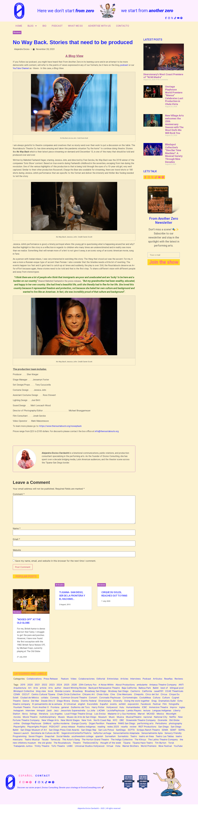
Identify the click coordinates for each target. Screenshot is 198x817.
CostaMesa (145, 697)
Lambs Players (133, 710)
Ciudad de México (29, 697)
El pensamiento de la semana (47, 704)
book (50, 691)
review (133, 726)
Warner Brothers (130, 746)
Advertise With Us (99, 25)
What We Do (75, 25)
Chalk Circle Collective (68, 694)
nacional (147, 717)
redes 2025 (113, 726)
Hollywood (111, 707)
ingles (182, 707)
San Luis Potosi (106, 729)
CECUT (25, 694)
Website (17, 550)
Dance (26, 700)
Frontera (55, 707)
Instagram (18, 710)
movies (17, 717)
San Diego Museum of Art (33, 729)
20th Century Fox (88, 684)
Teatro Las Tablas (165, 736)
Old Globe (174, 720)
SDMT (173, 729)
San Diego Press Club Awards (64, 729)
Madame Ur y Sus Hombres (122, 713)
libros (25, 713)
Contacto (122, 25)
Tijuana (126, 742)
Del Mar (35, 700)
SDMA (165, 729)
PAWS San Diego (126, 723)
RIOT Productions (147, 726)
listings (33, 713)
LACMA (101, 710)
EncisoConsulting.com (91, 787)
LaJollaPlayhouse (115, 710)
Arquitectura (19, 687)
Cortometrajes (130, 697)
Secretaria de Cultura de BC (45, 733)
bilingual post (177, 687)
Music (112, 717)
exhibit (122, 704)
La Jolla (91, 710)
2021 (37, 684)
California (147, 691)
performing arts (145, 723)
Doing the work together (137, 700)
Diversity (117, 700)
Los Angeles (56, 713)
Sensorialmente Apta (152, 733)
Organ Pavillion (96, 723)
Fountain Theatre (22, 707)
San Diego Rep (88, 729)
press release (68, 726)
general (65, 707)
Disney (75, 700)
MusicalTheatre (133, 717)
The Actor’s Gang (71, 739)
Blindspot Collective (23, 691)
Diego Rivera (63, 700)
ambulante (142, 684)
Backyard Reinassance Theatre (104, 687)
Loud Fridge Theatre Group (78, 713)
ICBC (144, 707)
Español (104, 704)
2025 (66, 684)
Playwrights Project (37, 726)
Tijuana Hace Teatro (142, 742)
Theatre (77, 742)
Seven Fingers (36, 736)
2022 (44, 684)
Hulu (121, 707)
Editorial (101, 678)
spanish (99, 736)
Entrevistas (112, 678)
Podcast (57, 25)
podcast (124, 65)
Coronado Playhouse (110, 697)
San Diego (163, 726)
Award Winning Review (74, 687)
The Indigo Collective (122, 739)
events (113, 704)
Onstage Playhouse (31, 723)
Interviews (135, 678)
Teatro (133, 736)
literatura (43, 713)
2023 (52, 684)
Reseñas (168, 678)
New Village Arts (50, 720)
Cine (112, 694)
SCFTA (131, 729)
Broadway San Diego (95, 691)
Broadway (78, 691)
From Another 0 (41, 707)
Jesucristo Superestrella (73, 710)
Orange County (79, 723)
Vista (117, 746)
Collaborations (34, 678)
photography (175, 723)
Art (29, 687)
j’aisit (49, 710)
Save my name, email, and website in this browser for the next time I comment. (55, 561)
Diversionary (104, 700)
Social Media (63, 736)
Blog (30, 25)
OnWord (47, 723)
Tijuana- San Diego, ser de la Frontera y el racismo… (72, 595)
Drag (154, 700)
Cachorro (135, 691)
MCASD (151, 713)
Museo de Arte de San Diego (81, 717)
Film (165, 704)
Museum (102, 717)
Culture (166, 697)
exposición (133, 704)
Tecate (45, 739)
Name (16, 528)
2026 (74, 684)
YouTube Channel (21, 68)
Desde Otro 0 (48, 700)
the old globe (45, 742)
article (43, 687)
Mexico (160, 713)
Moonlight (171, 713)
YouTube (178, 746)
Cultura (156, 697)
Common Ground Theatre (74, 697)
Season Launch (21, 733)
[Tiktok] (175, 18)
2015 (22, 684)
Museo (61, 717)
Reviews (17, 32)
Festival (157, 704)
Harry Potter (98, 707)
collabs (44, 697)
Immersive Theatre (158, 707)
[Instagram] (169, 18)
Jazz (56, 710)
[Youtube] (178, 18)
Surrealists (123, 736)
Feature (65, 678)
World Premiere (148, 746)
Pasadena (111, 723)
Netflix (172, 717)
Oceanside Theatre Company (141, 720)
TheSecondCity (90, 742)
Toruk (171, 742)
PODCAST (54, 726)
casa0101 (158, 691)
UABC (70, 746)
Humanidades (133, 707)
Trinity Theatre (41, 746)
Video (74, 678)
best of (164, 687)
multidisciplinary (47, 717)
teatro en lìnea (146, 736)
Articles (124, 678)
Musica (120, 717)
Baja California (129, 687)
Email (16, 539)
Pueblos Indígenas (86, 726)
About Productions (125, 684)
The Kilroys (140, 739)
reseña (124, 726)
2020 (30, 684)
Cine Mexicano (124, 694)
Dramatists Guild (167, 700)
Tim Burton (160, 742)
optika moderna (61, 723)
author (58, 687)
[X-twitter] (172, 18)
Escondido (92, 704)
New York (87, 720)
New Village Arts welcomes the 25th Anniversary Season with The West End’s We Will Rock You (174, 124)
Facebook (146, 704)
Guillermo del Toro (80, 707)
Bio (44, 25)
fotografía (174, 704)
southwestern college (82, 736)
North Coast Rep (102, 720)
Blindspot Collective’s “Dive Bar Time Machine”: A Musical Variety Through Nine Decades (174, 153)
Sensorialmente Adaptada (126, 733)
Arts (50, 687)
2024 (59, 684)
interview (30, 710)
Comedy (54, 697)
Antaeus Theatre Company (163, 684)
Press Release (51, 678)
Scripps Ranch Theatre (148, 729)
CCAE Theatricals (174, 691)
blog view (41, 691)
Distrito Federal (88, 700)
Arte (35, 687)
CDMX (16, 694)
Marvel (141, 713)
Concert (93, 697)
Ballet (156, 687)
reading (101, 726)
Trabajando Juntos (22, 746)
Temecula (55, 739)
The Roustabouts (62, 742)
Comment (19, 494)
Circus (164, 694)
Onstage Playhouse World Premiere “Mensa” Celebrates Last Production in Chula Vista (174, 95)
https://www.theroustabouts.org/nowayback (60, 426)
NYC (115, 720)
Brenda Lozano (63, 691)
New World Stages (70, 720)
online (16, 723)
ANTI (181, 684)
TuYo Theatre (58, 746)
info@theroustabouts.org (107, 431)
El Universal (70, 704)
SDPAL (181, 729)
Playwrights (19, 726)
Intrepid (41, 710)
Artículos (60, 585)
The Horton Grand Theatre (95, 739)
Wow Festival (165, 746)
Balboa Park (145, 687)
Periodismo (161, 723)
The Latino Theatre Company (163, 739)
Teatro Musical (32, 739)
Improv (173, 707)
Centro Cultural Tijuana (43, 694)
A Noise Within (106, 684)
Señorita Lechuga (102, 733)
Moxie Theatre (30, 717)
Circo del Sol (152, 694)
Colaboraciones (87, 678)
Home (18, 25)
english (81, 704)
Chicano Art (88, 694)
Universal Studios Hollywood (89, 746)
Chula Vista (102, 694)
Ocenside (162, 720)
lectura (146, 710)
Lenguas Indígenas (161, 710)
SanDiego (121, 729)
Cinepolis (138, 694)
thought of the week (110, 742)
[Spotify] (181, 18)
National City (160, 717)
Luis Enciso (100, 713)
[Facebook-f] (166, 18)
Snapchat (49, 736)
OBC (121, 720)
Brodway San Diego (118, 691)
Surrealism (110, 736)
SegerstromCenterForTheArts (76, 733)
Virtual (109, 746)
